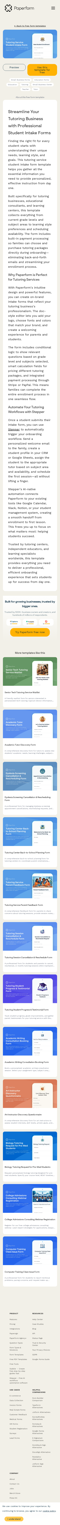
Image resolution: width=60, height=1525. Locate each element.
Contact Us (14, 1484)
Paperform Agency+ (18, 1338)
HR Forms (14, 1424)
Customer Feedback (18, 1415)
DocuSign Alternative (41, 1452)
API (33, 1333)
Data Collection (16, 1400)
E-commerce (15, 1396)
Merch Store (15, 1493)
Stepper (14, 429)
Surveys (13, 1433)
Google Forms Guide (41, 1359)
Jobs (12, 1489)
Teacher (25, 89)
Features (13, 1319)
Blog (34, 1329)
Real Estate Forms (17, 1410)
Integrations (15, 1329)
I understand (14, 1519)
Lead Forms (15, 1438)
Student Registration (18, 1429)
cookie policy (49, 1511)
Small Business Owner (42, 85)
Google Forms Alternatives (38, 1432)
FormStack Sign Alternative (39, 1446)
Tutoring (24, 85)
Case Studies (38, 1324)
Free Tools (14, 1364)
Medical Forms (16, 1419)
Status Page (37, 1338)
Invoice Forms (15, 1405)
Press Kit (13, 1498)
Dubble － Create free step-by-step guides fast (17, 1371)
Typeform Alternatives (37, 1406)
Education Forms (42, 80)
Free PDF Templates (18, 1359)
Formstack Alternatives (37, 1425)
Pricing (12, 1324)
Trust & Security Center (39, 1344)
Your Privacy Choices (41, 1350)
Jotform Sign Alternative (37, 1465)
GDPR (34, 1355)
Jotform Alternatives (41, 1412)
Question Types (16, 1343)
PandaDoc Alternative (37, 1458)
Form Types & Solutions (15, 1349)
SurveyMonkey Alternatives (38, 1418)
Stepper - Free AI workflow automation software (19, 1380)
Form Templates (16, 1355)
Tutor (35, 89)
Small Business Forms (20, 80)
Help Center (37, 1319)
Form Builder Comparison (37, 1399)
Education (12, 85)
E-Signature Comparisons (37, 1439)
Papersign (14, 1333)
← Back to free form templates (30, 26)
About (12, 1479)
